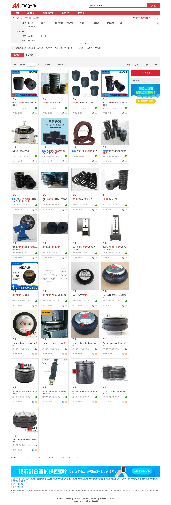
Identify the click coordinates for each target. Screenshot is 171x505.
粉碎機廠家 (21, 481)
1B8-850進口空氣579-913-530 (84, 295)
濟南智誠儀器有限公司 (80, 253)
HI (39, 458)
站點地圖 (85, 499)
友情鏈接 (111, 499)
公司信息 (29, 55)
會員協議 (103, 499)
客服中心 (77, 499)
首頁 (17, 12)
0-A (20, 458)
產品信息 (17, 55)
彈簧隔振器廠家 (41, 479)
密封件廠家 (153, 479)
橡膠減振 (49, 48)
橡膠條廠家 (145, 479)
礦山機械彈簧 (78, 48)
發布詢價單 (146, 72)
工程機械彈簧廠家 (126, 479)
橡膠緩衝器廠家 (83, 479)
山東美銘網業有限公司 (19, 205)
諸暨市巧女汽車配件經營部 (51, 397)
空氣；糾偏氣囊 (20, 295)
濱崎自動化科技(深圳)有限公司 (21, 156)
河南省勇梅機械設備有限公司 (112, 156)
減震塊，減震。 (52, 247)
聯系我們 (68, 499)
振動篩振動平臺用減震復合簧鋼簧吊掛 (54, 152)
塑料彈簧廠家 (30, 479)
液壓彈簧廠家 (115, 479)
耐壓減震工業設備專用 (83, 103)
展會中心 (65, 12)
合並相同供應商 (152, 65)
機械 (44, 151)
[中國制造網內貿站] (24, 5)
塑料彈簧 (40, 48)
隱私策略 (94, 499)
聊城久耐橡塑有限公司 (49, 253)
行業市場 (80, 12)
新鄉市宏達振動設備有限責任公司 (51, 156)
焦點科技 (89, 501)
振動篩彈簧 (68, 48)
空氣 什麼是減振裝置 (20, 151)
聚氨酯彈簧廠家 (52, 479)
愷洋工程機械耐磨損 (82, 199)
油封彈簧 (98, 48)
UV (69, 458)
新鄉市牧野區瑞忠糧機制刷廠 (51, 205)
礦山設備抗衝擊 (111, 199)
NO (53, 458)
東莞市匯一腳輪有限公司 (20, 253)
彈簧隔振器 (31, 48)
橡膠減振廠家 (93, 479)
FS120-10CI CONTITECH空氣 (53, 343)
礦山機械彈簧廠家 (104, 479)
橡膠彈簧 (20, 484)
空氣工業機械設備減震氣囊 (54, 295)
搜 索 (153, 5)
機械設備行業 (48, 12)
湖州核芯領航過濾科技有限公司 (21, 301)
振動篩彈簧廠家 (72, 479)
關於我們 (60, 499)
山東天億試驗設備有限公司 (112, 253)
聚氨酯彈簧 (58, 48)
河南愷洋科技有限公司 (19, 108)
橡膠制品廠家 (136, 479)
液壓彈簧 (89, 48)
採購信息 (30, 12)
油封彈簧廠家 (62, 479)
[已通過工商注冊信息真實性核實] (36, 108)
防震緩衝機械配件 (51, 103)
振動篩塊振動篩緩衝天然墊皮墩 (24, 200)
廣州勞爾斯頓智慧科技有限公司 (51, 301)
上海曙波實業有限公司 (80, 156)
